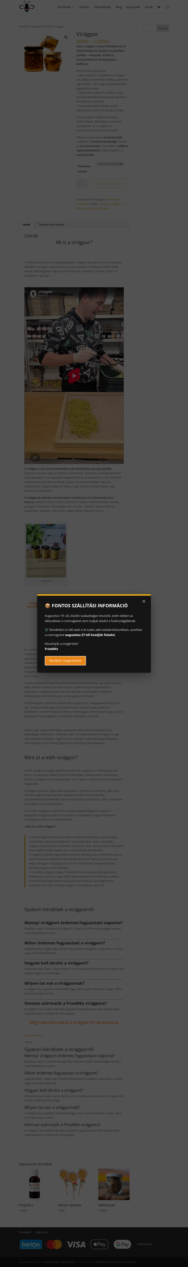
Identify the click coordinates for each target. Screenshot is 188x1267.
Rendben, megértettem (65, 661)
